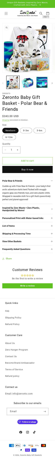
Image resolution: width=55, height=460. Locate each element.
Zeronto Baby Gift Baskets (31, 455)
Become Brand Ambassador (20, 363)
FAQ (7, 311)
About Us (10, 343)
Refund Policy (12, 324)
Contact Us (11, 356)
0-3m (26, 130)
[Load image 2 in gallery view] (27, 82)
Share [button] (9, 258)
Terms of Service (14, 369)
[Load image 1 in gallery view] (12, 82)
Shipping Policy (13, 317)
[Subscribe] (44, 411)
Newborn (10, 130)
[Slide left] (3, 83)
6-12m (9, 137)
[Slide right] (52, 83)
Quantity (6, 144)
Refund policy (12, 376)
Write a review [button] (27, 286)
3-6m (39, 130)
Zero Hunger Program (16, 349)
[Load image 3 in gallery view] (41, 82)
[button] (6, 13)
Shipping (5, 120)
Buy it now (27, 169)
